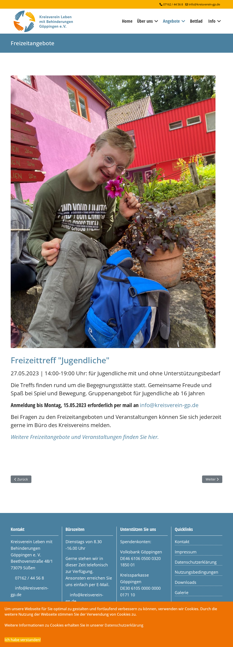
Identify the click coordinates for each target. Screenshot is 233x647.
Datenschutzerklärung (196, 562)
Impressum (186, 552)
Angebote (171, 21)
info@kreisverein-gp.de (204, 4)
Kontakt (182, 541)
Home (127, 21)
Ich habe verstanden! (23, 639)
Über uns (145, 21)
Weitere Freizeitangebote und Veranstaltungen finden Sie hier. (85, 436)
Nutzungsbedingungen (196, 572)
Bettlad (196, 21)
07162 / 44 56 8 (173, 4)
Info (211, 21)
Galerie (181, 592)
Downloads (185, 582)
